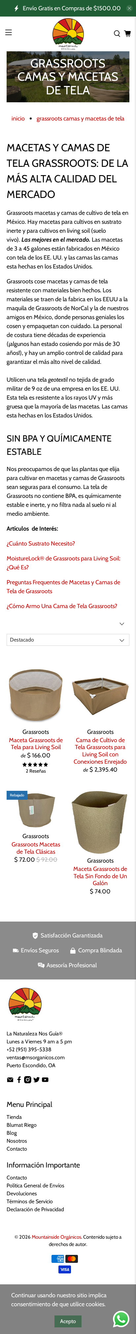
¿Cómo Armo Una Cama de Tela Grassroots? (62, 606)
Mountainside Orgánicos (56, 1237)
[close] (129, 8)
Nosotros (17, 1141)
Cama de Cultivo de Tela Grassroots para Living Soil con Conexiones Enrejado (100, 751)
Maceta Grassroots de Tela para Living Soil (36, 744)
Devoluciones (22, 1193)
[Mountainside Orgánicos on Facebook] (19, 1081)
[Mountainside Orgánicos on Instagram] (27, 1081)
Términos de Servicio (30, 1201)
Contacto (17, 1149)
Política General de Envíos (35, 1185)
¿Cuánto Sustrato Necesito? (41, 543)
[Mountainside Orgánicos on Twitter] (36, 1081)
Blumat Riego (22, 1125)
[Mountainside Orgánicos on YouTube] (45, 1081)
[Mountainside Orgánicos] (68, 34)
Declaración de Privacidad (35, 1209)
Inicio (18, 118)
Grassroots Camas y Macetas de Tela (80, 118)
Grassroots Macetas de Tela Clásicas (36, 848)
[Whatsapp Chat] (121, 1319)
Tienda (14, 1117)
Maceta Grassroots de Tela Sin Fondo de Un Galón (100, 876)
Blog (12, 1133)
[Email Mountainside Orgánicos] (10, 1081)
